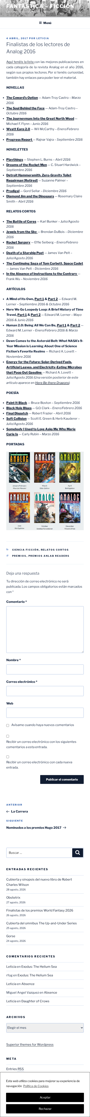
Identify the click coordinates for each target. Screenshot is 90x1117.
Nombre (13, 660)
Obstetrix (13, 897)
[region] (45, 1094)
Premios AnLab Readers (49, 555)
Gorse (10, 936)
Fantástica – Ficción (40, 6)
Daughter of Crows (35, 1001)
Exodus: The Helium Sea (39, 967)
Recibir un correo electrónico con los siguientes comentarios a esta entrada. (41, 744)
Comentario (16, 602)
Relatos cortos (55, 549)
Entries (15, 1069)
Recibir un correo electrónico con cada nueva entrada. (39, 764)
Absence (28, 984)
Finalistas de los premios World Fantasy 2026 (39, 910)
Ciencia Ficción (25, 549)
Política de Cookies (36, 1086)
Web (9, 703)
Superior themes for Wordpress (30, 1044)
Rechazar (45, 1108)
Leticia (42, 38)
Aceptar (45, 1097)
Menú (47, 23)
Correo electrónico (21, 682)
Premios (19, 555)
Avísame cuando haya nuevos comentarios (42, 725)
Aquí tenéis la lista (20, 62)
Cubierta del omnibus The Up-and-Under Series (41, 923)
